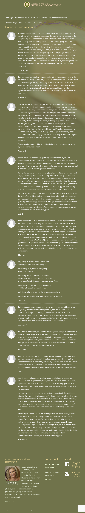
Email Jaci (48, 479)
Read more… (10, 501)
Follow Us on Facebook (77, 465)
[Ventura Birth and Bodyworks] (42, 7)
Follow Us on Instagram (78, 474)
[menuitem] (9, 17)
